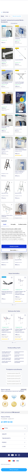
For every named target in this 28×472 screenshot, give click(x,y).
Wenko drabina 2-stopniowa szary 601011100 (7, 193)
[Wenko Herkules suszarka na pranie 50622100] (21, 53)
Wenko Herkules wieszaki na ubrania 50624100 (20, 126)
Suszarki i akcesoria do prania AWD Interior (6, 352)
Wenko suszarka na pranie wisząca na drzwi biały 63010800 (6, 148)
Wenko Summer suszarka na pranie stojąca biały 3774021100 (7, 126)
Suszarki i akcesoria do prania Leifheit (6, 362)
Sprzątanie (6, 12)
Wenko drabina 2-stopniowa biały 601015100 (20, 193)
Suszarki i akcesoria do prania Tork (19, 355)
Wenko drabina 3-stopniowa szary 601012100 (20, 215)
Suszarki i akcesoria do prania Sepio (19, 352)
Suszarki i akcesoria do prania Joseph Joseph (6, 359)
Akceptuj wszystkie (14, 246)
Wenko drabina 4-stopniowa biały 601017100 (21, 259)
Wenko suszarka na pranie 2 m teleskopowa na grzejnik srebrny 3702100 (7, 82)
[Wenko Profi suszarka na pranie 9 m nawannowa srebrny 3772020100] (21, 164)
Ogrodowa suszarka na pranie (14, 383)
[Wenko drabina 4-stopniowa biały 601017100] (21, 253)
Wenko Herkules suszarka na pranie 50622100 (20, 59)
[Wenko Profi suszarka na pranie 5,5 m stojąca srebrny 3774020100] (21, 31)
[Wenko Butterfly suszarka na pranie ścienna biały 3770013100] (7, 53)
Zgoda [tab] (4, 224)
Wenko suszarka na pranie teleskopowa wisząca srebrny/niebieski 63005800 (20, 148)
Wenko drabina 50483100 (6, 169)
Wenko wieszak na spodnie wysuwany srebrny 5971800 (7, 104)
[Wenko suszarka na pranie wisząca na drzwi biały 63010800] (7, 142)
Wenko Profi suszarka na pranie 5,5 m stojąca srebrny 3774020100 (20, 37)
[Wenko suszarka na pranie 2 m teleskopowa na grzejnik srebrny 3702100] (7, 75)
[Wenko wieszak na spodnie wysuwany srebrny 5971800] (7, 98)
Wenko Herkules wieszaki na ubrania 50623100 (7, 37)
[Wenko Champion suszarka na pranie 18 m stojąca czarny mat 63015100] (21, 75)
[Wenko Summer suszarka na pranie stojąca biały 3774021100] (7, 120)
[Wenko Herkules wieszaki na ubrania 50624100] (21, 120)
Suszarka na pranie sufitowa (14, 378)
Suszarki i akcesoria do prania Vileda (19, 359)
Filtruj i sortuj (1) (14, 469)
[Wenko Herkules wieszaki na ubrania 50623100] (7, 31)
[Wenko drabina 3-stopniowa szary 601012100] (21, 209)
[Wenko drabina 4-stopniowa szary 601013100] (7, 253)
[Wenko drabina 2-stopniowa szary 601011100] (7, 186)
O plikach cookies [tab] (22, 224)
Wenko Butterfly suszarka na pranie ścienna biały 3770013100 (6, 60)
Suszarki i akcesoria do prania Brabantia (6, 355)
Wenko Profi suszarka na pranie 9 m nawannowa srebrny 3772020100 (20, 171)
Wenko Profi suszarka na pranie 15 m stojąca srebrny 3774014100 (7, 215)
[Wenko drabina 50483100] (7, 164)
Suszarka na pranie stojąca (13, 373)
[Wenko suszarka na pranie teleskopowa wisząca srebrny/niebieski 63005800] (21, 142)
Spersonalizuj (13, 250)
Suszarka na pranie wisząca (13, 381)
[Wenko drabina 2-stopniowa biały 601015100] (21, 186)
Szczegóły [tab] (13, 224)
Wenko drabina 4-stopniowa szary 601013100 (7, 259)
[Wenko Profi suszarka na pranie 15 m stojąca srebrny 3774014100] (7, 209)
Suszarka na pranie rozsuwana (14, 376)
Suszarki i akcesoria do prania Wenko (19, 362)
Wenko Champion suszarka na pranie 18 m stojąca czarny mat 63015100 (20, 82)
